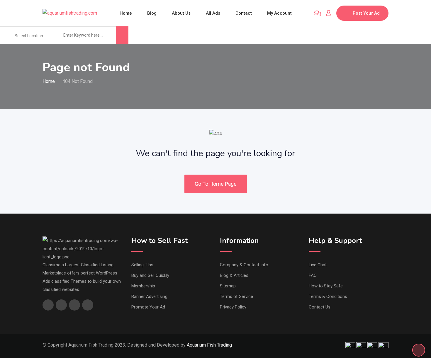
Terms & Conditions (328, 296)
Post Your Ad (366, 13)
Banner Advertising (149, 296)
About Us (181, 13)
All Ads (213, 13)
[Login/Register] (328, 13)
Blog (152, 13)
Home (126, 13)
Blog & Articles (234, 275)
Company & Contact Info (244, 264)
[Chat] (317, 13)
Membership (143, 286)
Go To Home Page (216, 184)
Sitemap (228, 286)
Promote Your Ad (148, 307)
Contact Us (319, 307)
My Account (279, 13)
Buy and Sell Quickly (150, 275)
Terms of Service (236, 296)
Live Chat (318, 264)
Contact (243, 13)
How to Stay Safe (326, 286)
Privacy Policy (233, 307)
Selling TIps (142, 264)
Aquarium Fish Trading (209, 345)
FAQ (313, 275)
